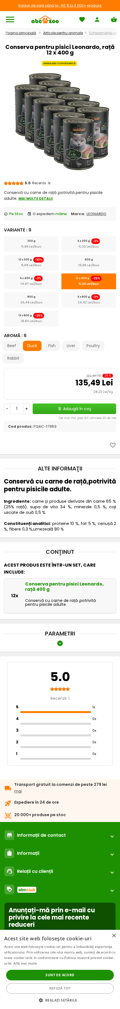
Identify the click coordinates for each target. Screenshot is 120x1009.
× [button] (114, 936)
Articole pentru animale (63, 33)
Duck (32, 345)
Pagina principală (21, 33)
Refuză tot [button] (60, 988)
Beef (11, 345)
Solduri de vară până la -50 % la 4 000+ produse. (60, 5)
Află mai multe (25, 963)
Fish (52, 345)
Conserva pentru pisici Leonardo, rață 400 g (64, 586)
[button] (60, 1000)
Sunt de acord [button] (59, 975)
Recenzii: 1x (41, 183)
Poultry (93, 345)
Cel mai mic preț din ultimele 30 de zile (87, 418)
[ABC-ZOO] (45, 19)
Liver (71, 345)
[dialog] (60, 969)
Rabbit (13, 358)
